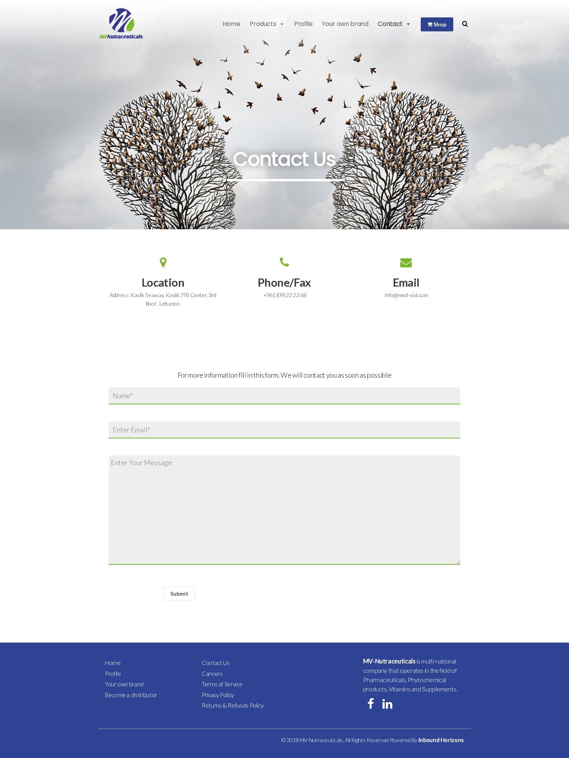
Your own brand (345, 23)
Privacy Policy (218, 694)
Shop (439, 24)
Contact (390, 23)
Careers (212, 673)
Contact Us (215, 662)
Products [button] (263, 23)
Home (231, 23)
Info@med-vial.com (406, 295)
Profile (303, 23)
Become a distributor (131, 694)
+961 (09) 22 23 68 (284, 295)
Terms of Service (222, 684)
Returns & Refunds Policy (232, 705)
